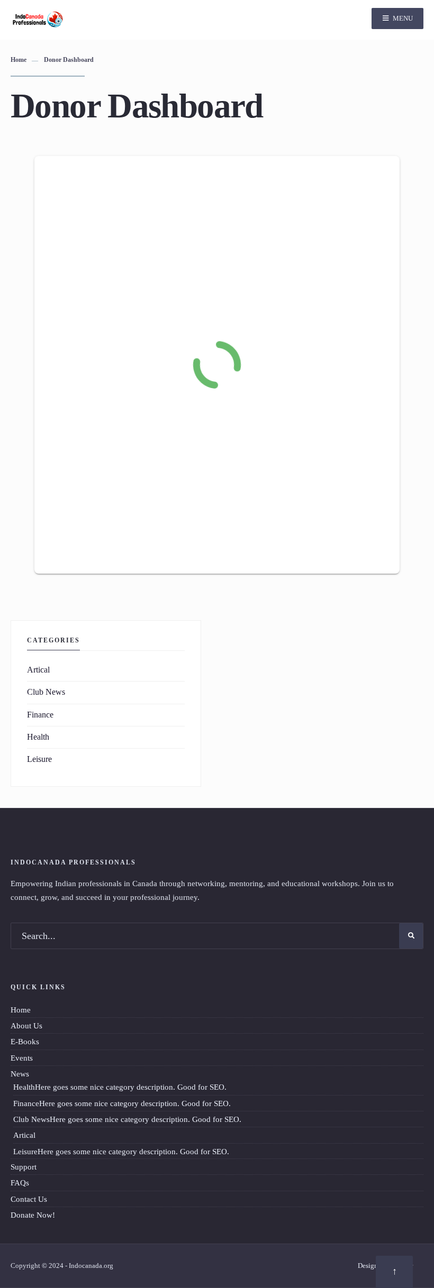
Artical (38, 670)
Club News (46, 692)
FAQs (20, 1182)
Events (22, 1057)
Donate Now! (33, 1214)
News (20, 1073)
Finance (40, 715)
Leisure (39, 759)
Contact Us (29, 1198)
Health (38, 737)
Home (18, 59)
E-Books (25, 1041)
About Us (26, 1025)
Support (24, 1166)
